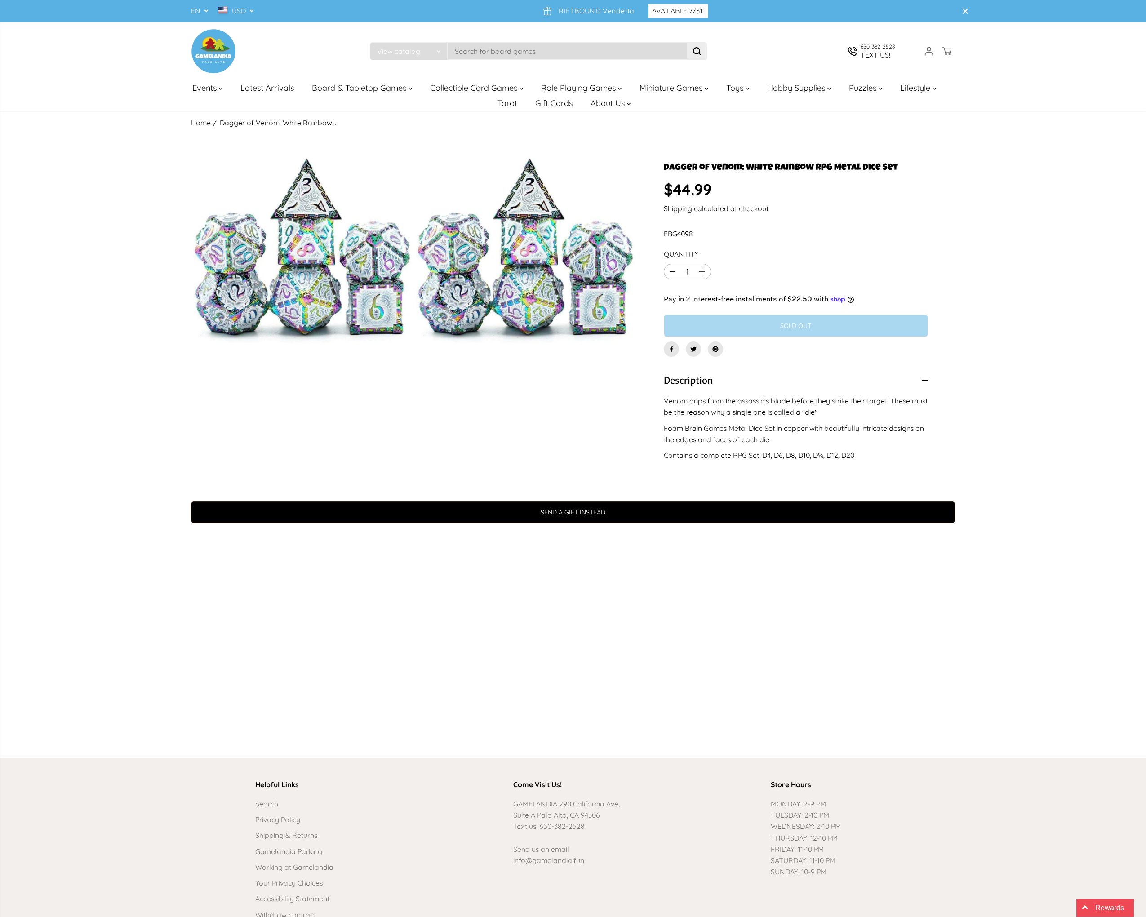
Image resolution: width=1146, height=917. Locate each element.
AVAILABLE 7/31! (661, 10)
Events (205, 88)
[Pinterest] (715, 349)
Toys (736, 88)
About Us (609, 103)
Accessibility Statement (292, 898)
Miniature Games (672, 88)
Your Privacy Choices (289, 882)
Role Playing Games (579, 88)
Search (266, 803)
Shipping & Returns (286, 835)
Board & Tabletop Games (360, 88)
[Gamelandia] (213, 51)
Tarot (507, 103)
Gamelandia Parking (288, 851)
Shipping (678, 208)
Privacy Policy (277, 819)
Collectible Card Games (475, 88)
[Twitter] (693, 349)
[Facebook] (671, 349)
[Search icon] (697, 51)
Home (201, 122)
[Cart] (947, 51)
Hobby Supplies (797, 88)
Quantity (681, 253)
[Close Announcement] (965, 11)
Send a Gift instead (573, 512)
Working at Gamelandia (294, 867)
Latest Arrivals (267, 88)
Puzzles (864, 88)
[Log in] (929, 51)
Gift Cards (554, 103)
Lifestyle (916, 88)
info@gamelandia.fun (548, 860)
